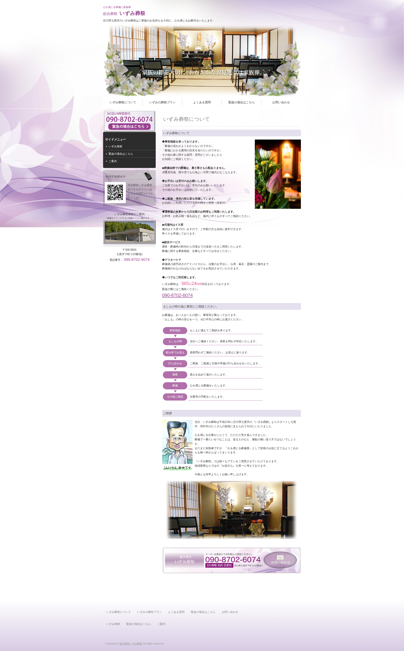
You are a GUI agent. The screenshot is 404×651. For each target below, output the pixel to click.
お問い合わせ (281, 102)
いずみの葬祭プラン (162, 102)
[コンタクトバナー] (231, 572)
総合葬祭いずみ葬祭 (131, 643)
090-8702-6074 (177, 295)
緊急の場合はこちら (241, 102)
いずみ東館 (115, 146)
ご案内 (113, 161)
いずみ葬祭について (123, 102)
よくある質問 (202, 102)
